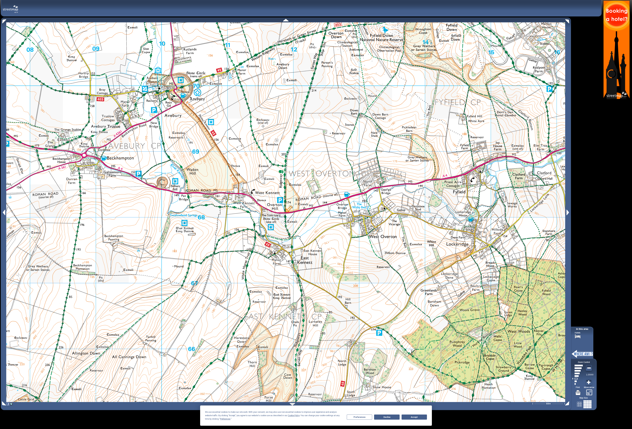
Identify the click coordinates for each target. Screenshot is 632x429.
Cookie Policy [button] (294, 415)
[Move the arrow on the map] (589, 391)
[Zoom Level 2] (577, 381)
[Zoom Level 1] (577, 384)
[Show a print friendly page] (578, 391)
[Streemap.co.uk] (10, 7)
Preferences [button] (225, 419)
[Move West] (3, 212)
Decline (386, 417)
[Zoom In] (589, 382)
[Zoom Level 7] (577, 368)
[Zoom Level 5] (577, 373)
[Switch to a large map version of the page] (584, 403)
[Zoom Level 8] (577, 365)
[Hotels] (577, 336)
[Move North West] (3, 20)
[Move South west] (3, 403)
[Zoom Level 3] (577, 378)
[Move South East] (568, 403)
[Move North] (286, 20)
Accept (414, 417)
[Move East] (568, 212)
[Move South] (292, 404)
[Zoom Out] (589, 368)
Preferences (360, 417)
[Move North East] (568, 20)
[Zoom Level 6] (577, 371)
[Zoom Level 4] (577, 376)
